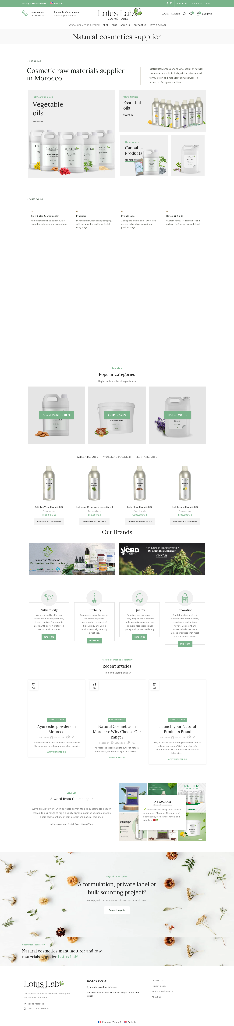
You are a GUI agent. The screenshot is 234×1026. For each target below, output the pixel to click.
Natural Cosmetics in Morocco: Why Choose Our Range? (117, 732)
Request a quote (117, 910)
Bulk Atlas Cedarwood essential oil (94, 507)
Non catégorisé (56, 720)
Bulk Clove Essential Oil (139, 507)
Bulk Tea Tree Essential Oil (49, 507)
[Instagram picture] (133, 797)
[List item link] (52, 1008)
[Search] (184, 14)
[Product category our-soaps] (117, 415)
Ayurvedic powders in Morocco (103, 987)
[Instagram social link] (171, 3)
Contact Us (158, 980)
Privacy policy (159, 986)
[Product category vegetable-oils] (56, 415)
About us (156, 997)
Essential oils (49, 511)
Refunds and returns (162, 991)
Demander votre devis (49, 521)
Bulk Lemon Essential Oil (185, 507)
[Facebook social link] (167, 3)
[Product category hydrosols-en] (177, 415)
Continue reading (56, 752)
